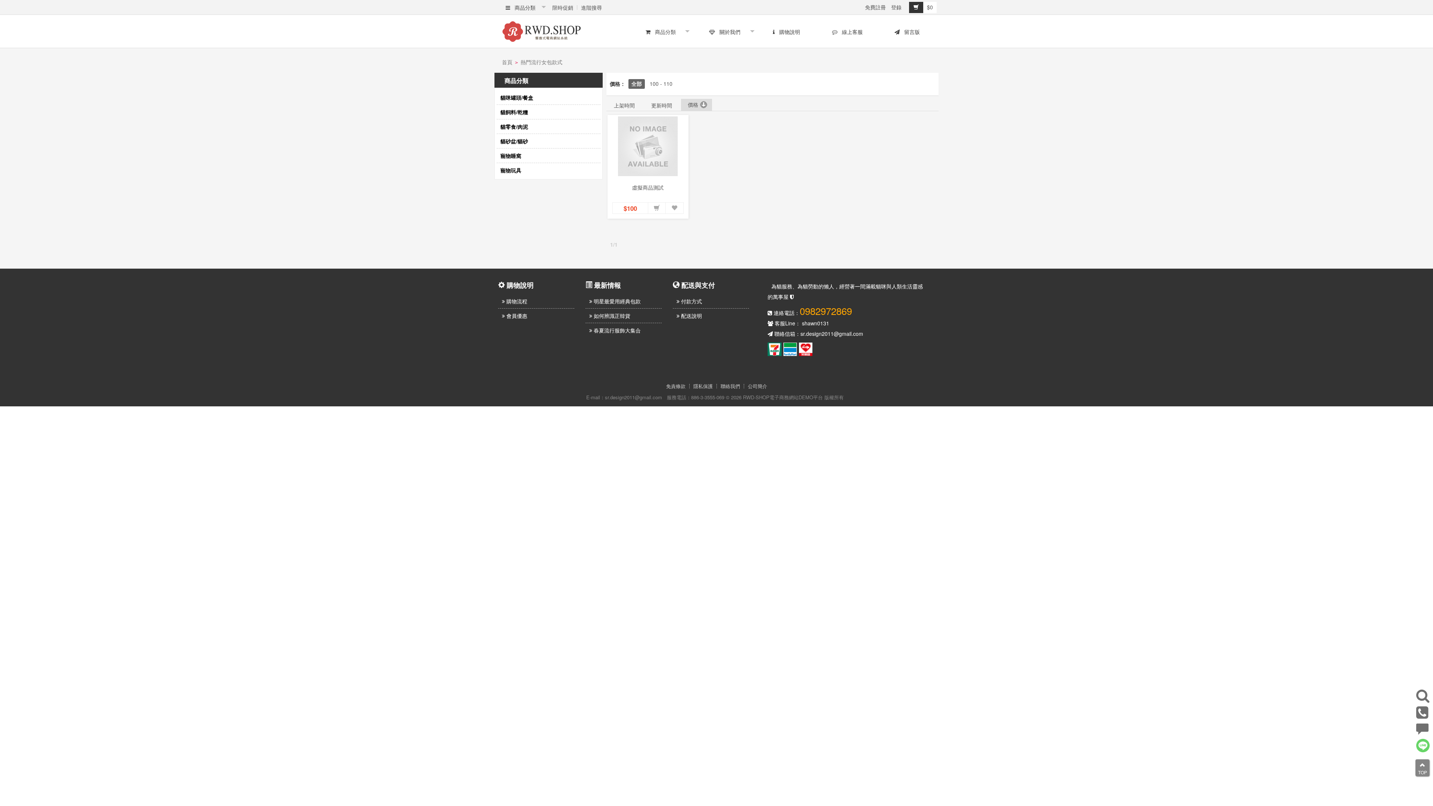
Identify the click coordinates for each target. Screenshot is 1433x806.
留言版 (910, 31)
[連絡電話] (1422, 715)
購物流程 (516, 301)
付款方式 (691, 301)
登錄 (896, 7)
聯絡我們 (730, 386)
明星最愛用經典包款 (616, 301)
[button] (657, 208)
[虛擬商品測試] (648, 146)
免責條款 (676, 386)
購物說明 (788, 31)
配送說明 (691, 315)
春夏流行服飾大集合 (616, 330)
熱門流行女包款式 (541, 62)
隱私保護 (703, 386)
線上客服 (851, 31)
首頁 (507, 62)
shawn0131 (815, 323)
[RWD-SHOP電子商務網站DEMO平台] (541, 30)
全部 (636, 83)
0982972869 (826, 311)
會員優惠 (516, 315)
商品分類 (524, 7)
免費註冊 (875, 7)
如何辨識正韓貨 (611, 315)
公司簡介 (757, 386)
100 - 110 (661, 83)
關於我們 (728, 31)
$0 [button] (930, 7)
